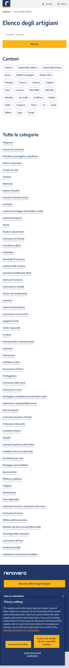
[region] (32, 631)
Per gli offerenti (14, 596)
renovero (7, 11)
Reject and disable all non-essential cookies (46, 641)
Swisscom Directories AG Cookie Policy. (21, 630)
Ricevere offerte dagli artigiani (34, 583)
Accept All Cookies (18, 644)
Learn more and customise (32, 654)
